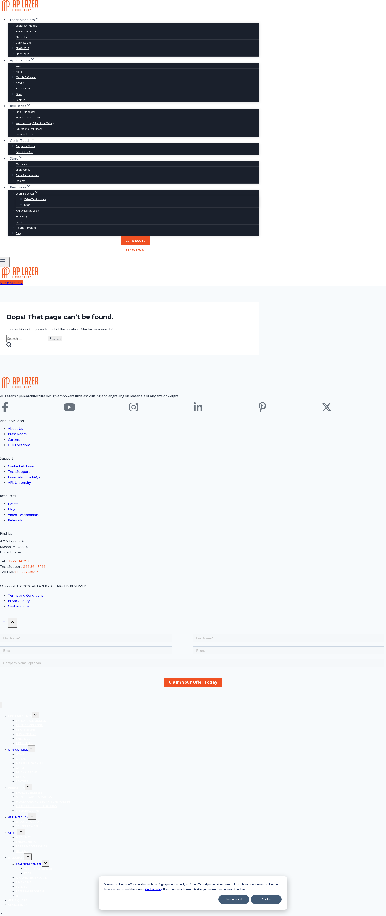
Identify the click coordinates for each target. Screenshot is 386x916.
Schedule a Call (24, 152)
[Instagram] (134, 407)
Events (19, 222)
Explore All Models (26, 25)
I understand (234, 899)
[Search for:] (27, 338)
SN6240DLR (22, 48)
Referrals (15, 520)
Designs (20, 181)
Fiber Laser (22, 54)
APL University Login (27, 210)
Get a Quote (135, 241)
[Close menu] (1, 705)
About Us (15, 428)
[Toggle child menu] (35, 715)
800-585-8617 (26, 572)
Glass (19, 94)
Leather (20, 100)
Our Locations (19, 445)
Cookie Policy (153, 889)
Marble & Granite (26, 77)
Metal (19, 71)
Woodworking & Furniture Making (35, 123)
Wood (19, 66)
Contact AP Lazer (21, 466)
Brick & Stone (23, 88)
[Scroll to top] (4, 622)
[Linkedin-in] (198, 407)
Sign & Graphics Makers (29, 117)
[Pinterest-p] (262, 407)
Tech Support (19, 471)
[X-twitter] (327, 407)
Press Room (17, 434)
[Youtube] (69, 407)
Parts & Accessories (27, 175)
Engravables (23, 169)
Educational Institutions (29, 129)
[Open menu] (5, 262)
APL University (19, 482)
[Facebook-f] (5, 407)
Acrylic (20, 83)
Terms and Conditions (25, 595)
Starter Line (22, 37)
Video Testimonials (35, 199)
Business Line (23, 42)
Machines (21, 164)
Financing (21, 216)
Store (12, 833)
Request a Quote (25, 146)
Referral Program (26, 227)
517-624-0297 (135, 249)
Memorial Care (24, 134)
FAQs (27, 205)
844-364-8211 (34, 566)
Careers (14, 439)
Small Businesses (25, 112)
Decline (266, 899)
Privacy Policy (19, 600)
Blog (18, 233)
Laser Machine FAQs (24, 477)
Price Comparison (26, 31)
